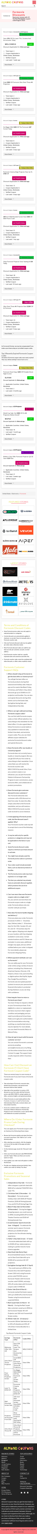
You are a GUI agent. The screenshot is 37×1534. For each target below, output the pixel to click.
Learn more (8, 1523)
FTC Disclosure (6, 1492)
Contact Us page (13, 1053)
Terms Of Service (6, 1494)
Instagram (13, 1101)
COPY (30, 44)
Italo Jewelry (5, 1470)
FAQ (21, 1476)
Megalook (4, 1468)
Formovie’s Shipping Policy (17, 953)
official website (23, 719)
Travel (22, 1456)
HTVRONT (4, 1466)
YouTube (22, 1101)
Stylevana (4, 1456)
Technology (23, 1470)
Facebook (6, 1101)
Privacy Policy (5, 1490)
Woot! (3, 1462)
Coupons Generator (26, 1488)
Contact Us (23, 1478)
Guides (3, 1480)
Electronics (23, 1460)
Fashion (22, 1458)
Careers (3, 1478)
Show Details (8, 64)
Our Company (5, 1476)
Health (22, 1466)
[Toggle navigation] (34, 2)
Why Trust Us (5, 1484)
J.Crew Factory (6, 1464)
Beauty (22, 1464)
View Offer (26, 1362)
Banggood (4, 1460)
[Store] (10, 572)
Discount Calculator (26, 1486)
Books (22, 1462)
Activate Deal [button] (19, 88)
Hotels (22, 1468)
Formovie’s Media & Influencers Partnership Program (19, 777)
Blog (2, 1482)
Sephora (4, 1458)
